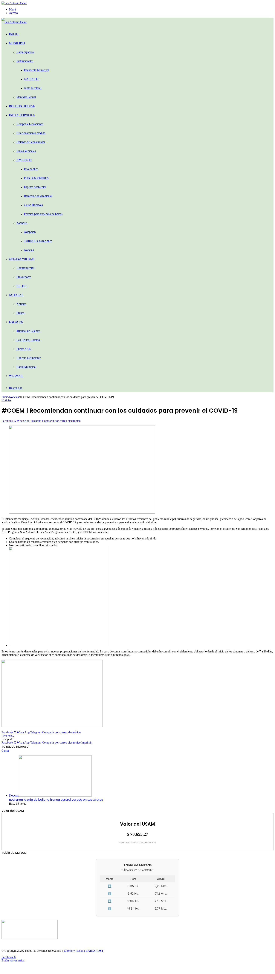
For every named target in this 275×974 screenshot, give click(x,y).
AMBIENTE (24, 160)
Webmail (16, 375)
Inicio (13, 34)
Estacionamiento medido (30, 133)
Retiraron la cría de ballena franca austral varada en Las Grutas (56, 799)
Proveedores (23, 276)
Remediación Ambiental (38, 195)
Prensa (20, 312)
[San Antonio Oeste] (14, 3)
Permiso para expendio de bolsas (43, 213)
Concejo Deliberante (28, 357)
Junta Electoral (32, 88)
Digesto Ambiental (35, 187)
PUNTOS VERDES (36, 178)
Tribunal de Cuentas (28, 330)
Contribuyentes (25, 267)
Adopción (30, 231)
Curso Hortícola (33, 204)
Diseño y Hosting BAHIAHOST (83, 950)
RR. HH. (21, 285)
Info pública (31, 169)
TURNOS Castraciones (38, 240)
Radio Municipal (26, 366)
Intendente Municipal (36, 70)
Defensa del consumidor (30, 142)
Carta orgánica (25, 52)
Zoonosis (21, 222)
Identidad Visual (26, 97)
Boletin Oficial (22, 106)
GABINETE (31, 79)
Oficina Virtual (22, 258)
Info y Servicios (22, 115)
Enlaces (16, 321)
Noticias (29, 249)
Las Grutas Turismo (28, 339)
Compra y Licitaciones (29, 124)
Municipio (17, 43)
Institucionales (24, 61)
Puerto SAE (23, 348)
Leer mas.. (7, 735)
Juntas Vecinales (26, 151)
